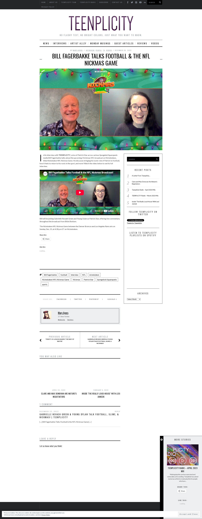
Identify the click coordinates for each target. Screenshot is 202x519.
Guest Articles (124, 43)
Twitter (78, 299)
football (64, 275)
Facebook (62, 299)
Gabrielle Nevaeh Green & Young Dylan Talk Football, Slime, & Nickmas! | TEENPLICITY (79, 416)
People (99, 50)
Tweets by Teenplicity (134, 223)
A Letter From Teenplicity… (141, 176)
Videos (155, 43)
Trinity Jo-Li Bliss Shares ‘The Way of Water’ (59, 338)
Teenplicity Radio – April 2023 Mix (143, 190)
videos (109, 50)
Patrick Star (88, 279)
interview (90, 50)
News (46, 43)
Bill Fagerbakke (50, 275)
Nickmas (76, 279)
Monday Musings (100, 43)
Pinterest (94, 299)
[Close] (162, 439)
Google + (112, 299)
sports (44, 284)
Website (61, 319)
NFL (84, 275)
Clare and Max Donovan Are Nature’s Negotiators (59, 395)
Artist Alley (78, 43)
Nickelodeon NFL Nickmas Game (55, 279)
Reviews (142, 43)
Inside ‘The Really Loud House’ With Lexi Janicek (101, 395)
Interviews (60, 43)
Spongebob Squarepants (107, 279)
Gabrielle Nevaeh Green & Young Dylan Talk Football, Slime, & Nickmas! (100, 339)
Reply (117, 411)
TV (104, 50)
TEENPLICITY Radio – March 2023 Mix (145, 196)
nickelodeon (94, 275)
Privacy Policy (47, 7)
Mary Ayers (78, 50)
